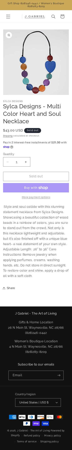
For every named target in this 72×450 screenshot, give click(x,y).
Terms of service (27, 441)
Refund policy (32, 435)
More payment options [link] (36, 197)
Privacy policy (52, 435)
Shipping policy (49, 441)
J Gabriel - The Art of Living (33, 430)
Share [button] (11, 288)
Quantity (8, 154)
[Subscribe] (58, 375)
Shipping (8, 136)
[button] (8, 16)
